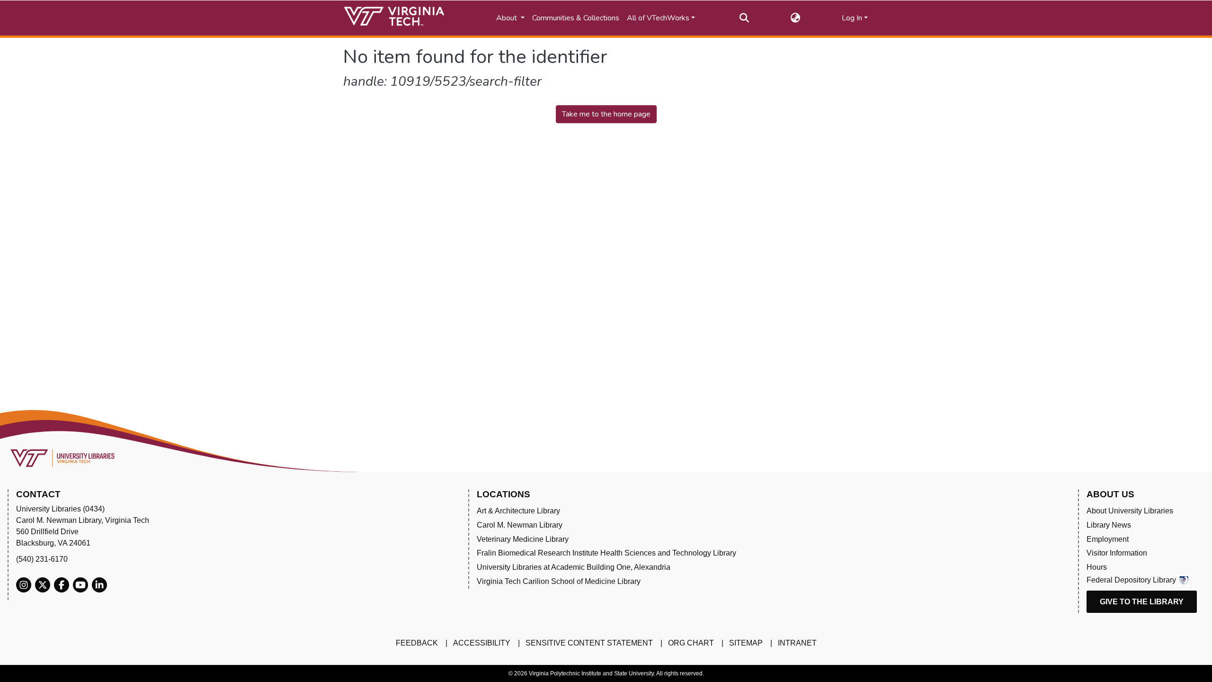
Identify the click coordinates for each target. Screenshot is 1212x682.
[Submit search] (744, 18)
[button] (796, 18)
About (507, 18)
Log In (852, 18)
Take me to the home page (606, 114)
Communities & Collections (575, 18)
